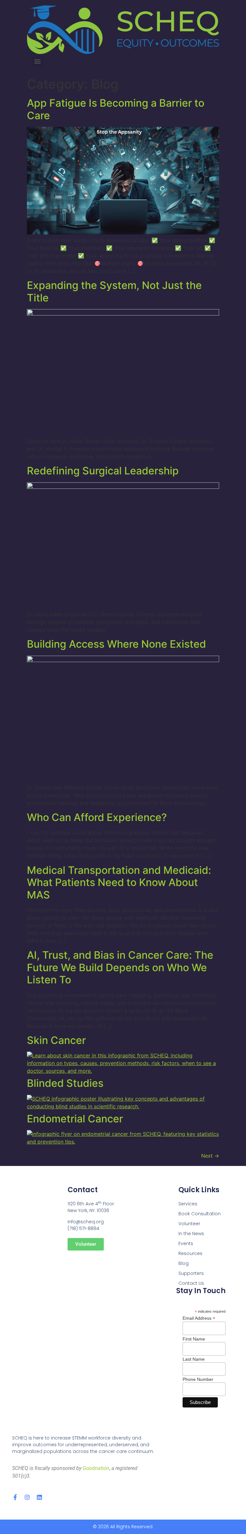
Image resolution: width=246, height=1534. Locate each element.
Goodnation (96, 1468)
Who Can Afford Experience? (97, 817)
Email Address (199, 1318)
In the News (191, 1233)
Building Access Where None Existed (116, 644)
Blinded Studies (65, 1083)
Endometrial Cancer (75, 1118)
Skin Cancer (56, 1040)
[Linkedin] (39, 1497)
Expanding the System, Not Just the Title (114, 291)
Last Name (194, 1359)
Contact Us (191, 1283)
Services (187, 1204)
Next (210, 1156)
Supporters (191, 1273)
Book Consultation (199, 1213)
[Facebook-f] (15, 1497)
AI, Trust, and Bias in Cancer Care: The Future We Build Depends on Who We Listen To (120, 967)
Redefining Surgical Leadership (103, 470)
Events (185, 1243)
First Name (194, 1339)
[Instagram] (27, 1497)
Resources (190, 1253)
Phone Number (198, 1379)
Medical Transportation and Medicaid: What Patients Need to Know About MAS (119, 882)
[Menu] (37, 61)
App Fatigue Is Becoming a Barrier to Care (115, 109)
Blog (183, 1263)
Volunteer (189, 1223)
